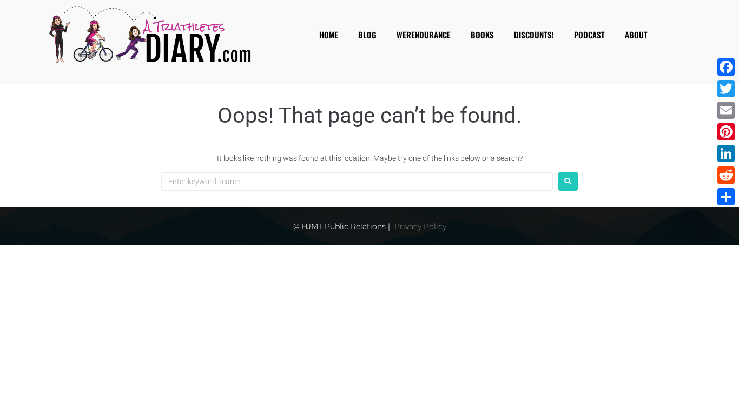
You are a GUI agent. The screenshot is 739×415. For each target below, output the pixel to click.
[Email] (726, 110)
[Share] (726, 197)
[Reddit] (726, 175)
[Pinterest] (726, 132)
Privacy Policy (420, 226)
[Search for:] (357, 181)
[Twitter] (726, 88)
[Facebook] (726, 67)
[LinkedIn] (726, 153)
